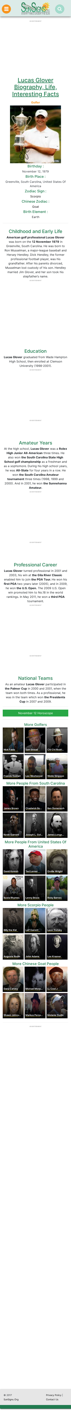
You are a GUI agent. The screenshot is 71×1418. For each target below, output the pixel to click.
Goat (35, 206)
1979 (45, 171)
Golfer (35, 102)
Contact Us (52, 1399)
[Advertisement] (35, 1235)
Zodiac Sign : (35, 191)
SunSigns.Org (11, 1399)
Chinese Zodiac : (35, 201)
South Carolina (31, 182)
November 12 (31, 171)
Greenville (12, 182)
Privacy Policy (53, 1395)
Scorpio (35, 196)
